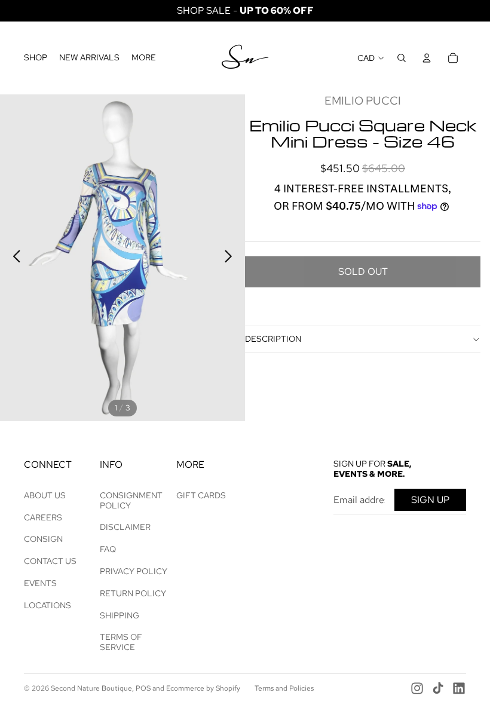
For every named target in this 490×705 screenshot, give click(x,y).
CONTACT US (50, 561)
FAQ (108, 549)
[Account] (427, 58)
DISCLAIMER (125, 527)
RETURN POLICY (133, 593)
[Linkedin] (459, 688)
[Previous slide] (13, 258)
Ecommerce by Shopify (203, 688)
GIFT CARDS (201, 495)
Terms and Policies (284, 688)
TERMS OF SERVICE (121, 642)
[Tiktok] (438, 688)
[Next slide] (231, 258)
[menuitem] (143, 58)
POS (143, 688)
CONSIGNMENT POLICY (131, 500)
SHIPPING (119, 615)
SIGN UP (430, 499)
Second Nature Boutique (91, 688)
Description (273, 338)
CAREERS (43, 517)
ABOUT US (45, 495)
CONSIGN (43, 539)
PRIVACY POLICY (133, 571)
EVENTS (40, 583)
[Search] (401, 58)
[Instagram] (417, 688)
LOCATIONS (47, 605)
